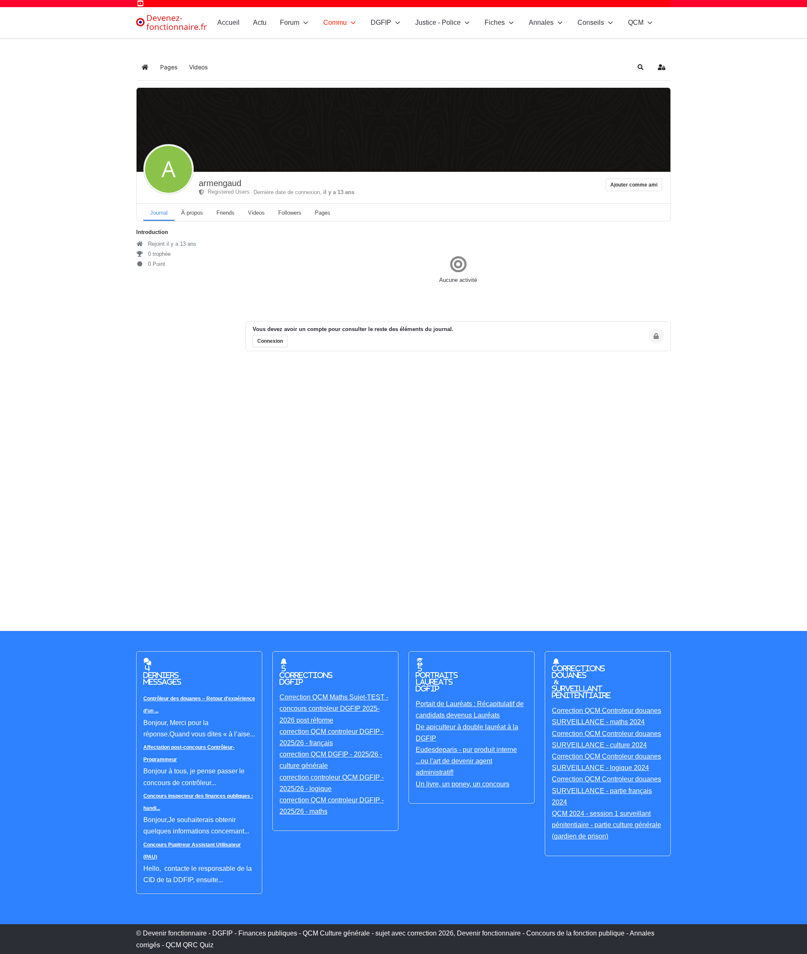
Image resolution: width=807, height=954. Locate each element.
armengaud (220, 183)
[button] (640, 67)
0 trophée (158, 254)
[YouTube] (140, 3)
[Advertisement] (388, 484)
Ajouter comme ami (633, 185)
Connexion (270, 341)
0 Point (155, 264)
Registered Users (227, 192)
